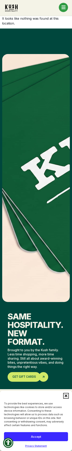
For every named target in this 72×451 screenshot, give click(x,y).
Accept (36, 437)
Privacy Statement (36, 445)
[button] (66, 396)
